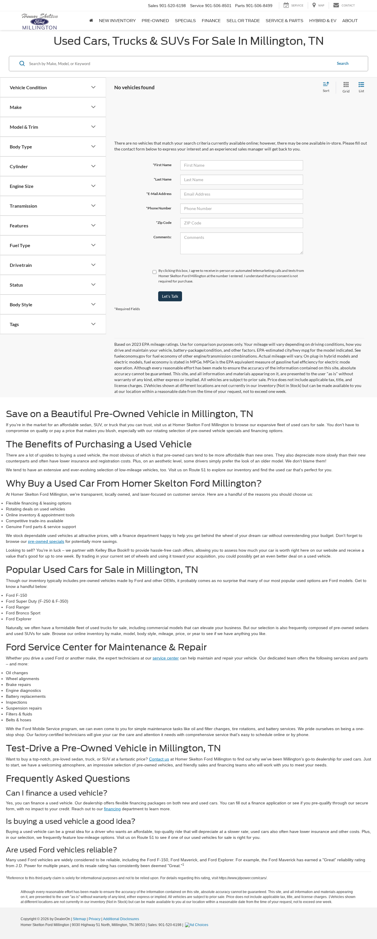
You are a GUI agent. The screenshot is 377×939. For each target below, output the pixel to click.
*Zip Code (163, 222)
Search (342, 63)
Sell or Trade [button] (243, 20)
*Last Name (162, 179)
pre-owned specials (46, 541)
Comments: (162, 237)
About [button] (350, 20)
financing (112, 808)
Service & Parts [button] (284, 20)
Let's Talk (170, 296)
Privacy (94, 919)
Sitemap (79, 919)
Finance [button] (211, 20)
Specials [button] (185, 20)
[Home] (91, 20)
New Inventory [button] (117, 20)
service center (166, 658)
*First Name (162, 165)
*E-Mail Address (158, 193)
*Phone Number (158, 208)
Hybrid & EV (322, 20)
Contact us (159, 759)
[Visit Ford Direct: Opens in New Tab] (197, 925)
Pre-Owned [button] (155, 20)
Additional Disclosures (121, 919)
